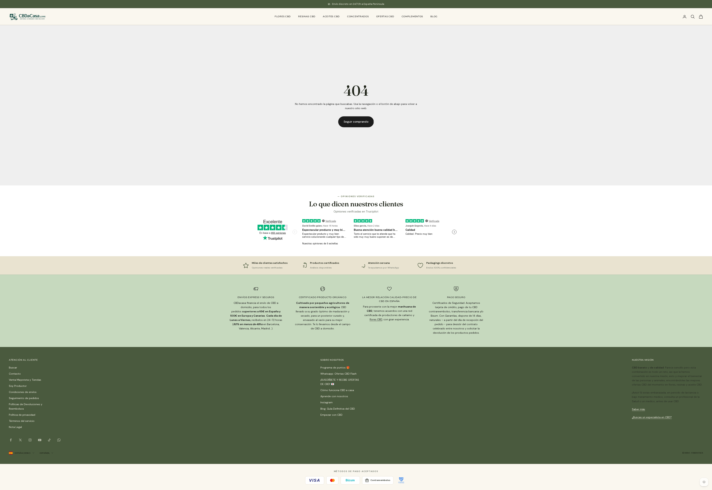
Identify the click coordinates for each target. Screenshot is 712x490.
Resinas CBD (306, 16)
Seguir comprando (356, 122)
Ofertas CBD (385, 16)
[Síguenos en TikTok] (49, 440)
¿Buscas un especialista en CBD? (652, 417)
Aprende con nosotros (334, 396)
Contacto (15, 373)
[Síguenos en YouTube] (40, 440)
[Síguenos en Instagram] (30, 440)
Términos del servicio (21, 421)
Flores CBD (283, 16)
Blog (433, 16)
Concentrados (358, 16)
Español (44, 453)
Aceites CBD (331, 16)
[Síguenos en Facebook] (11, 440)
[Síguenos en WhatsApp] (59, 440)
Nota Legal (15, 427)
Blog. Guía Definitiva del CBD (337, 408)
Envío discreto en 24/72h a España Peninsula (358, 4)
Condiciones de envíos (23, 392)
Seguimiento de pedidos (24, 398)
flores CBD (376, 319)
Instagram (326, 402)
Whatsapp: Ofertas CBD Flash (338, 373)
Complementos (412, 16)
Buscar (13, 367)
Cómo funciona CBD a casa (337, 390)
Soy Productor (18, 386)
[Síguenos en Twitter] (20, 440)
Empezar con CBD (331, 414)
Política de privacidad (22, 414)
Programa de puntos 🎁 (335, 367)
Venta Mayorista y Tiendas (25, 379)
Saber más (638, 409)
